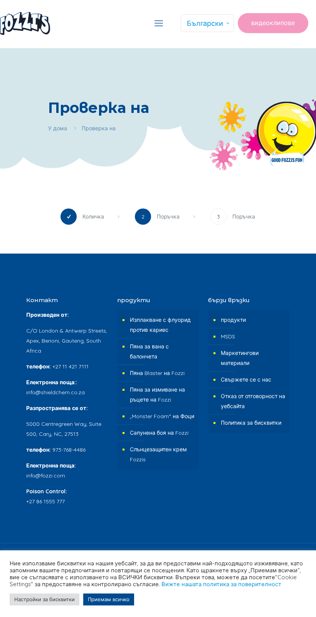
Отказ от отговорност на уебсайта (253, 401)
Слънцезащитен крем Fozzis (158, 454)
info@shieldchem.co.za (55, 392)
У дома (57, 128)
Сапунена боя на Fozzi (159, 432)
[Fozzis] (25, 23)
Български (205, 23)
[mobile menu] (158, 23)
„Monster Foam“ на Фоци (162, 416)
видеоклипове (273, 23)
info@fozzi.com (45, 475)
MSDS (228, 336)
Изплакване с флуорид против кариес (160, 324)
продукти (233, 319)
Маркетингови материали (240, 358)
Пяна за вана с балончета (149, 351)
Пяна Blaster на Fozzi (157, 373)
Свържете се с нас (246, 379)
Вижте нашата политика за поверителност (221, 584)
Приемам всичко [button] (108, 599)
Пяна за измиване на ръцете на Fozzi (157, 394)
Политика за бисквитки (251, 422)
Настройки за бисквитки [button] (44, 599)
